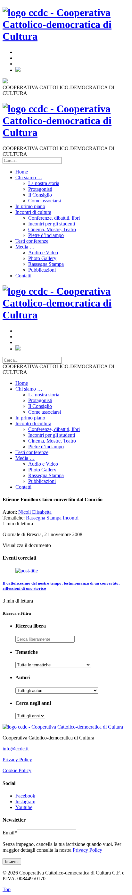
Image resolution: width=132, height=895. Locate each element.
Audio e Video (43, 252)
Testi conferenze (31, 241)
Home (21, 171)
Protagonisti (40, 189)
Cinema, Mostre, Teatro (52, 229)
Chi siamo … (28, 177)
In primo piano (30, 206)
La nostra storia (43, 183)
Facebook (25, 795)
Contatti (23, 275)
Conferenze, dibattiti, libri (54, 218)
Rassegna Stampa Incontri (52, 517)
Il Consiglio (40, 195)
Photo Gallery (42, 258)
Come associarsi (44, 200)
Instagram (25, 801)
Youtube (23, 807)
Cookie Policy (17, 770)
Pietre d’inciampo (46, 235)
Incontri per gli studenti (51, 223)
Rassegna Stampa (46, 264)
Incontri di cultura (33, 212)
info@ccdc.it (16, 748)
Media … (25, 246)
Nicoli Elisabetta (35, 512)
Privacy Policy (17, 759)
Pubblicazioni (42, 270)
